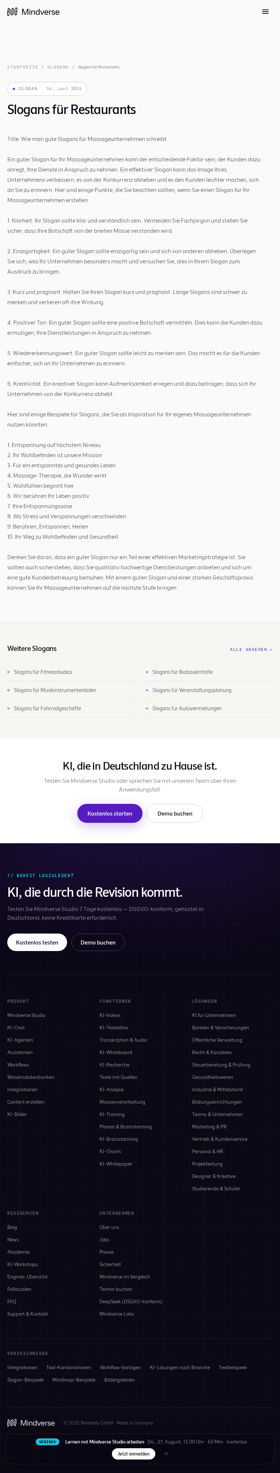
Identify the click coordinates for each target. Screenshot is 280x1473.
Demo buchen (175, 813)
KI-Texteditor (114, 1027)
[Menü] (265, 11)
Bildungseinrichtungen (217, 1102)
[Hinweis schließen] (166, 1454)
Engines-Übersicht (27, 1276)
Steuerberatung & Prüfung (221, 1064)
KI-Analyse (112, 1089)
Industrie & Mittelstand (217, 1089)
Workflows (18, 1064)
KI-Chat (16, 1027)
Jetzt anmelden (133, 1454)
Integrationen (22, 1089)
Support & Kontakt (27, 1314)
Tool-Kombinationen (68, 1367)
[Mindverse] (33, 12)
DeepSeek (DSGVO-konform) (131, 1301)
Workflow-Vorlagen (120, 1367)
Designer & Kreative (214, 1176)
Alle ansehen (251, 649)
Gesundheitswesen (212, 1077)
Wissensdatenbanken (31, 1077)
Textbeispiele (233, 1367)
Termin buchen (116, 1289)
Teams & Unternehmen (217, 1114)
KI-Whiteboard (116, 1052)
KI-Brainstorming (119, 1139)
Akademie (18, 1252)
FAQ (11, 1301)
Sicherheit (110, 1264)
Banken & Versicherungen (220, 1027)
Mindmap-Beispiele (74, 1379)
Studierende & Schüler (216, 1188)
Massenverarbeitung (122, 1102)
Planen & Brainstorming (126, 1126)
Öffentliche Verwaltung (217, 1040)
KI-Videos (110, 1015)
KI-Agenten (20, 1040)
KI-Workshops (22, 1264)
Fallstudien (19, 1289)
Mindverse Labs (117, 1314)
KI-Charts (110, 1151)
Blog (12, 1227)
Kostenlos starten (110, 813)
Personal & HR (207, 1151)
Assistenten (20, 1052)
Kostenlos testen (37, 942)
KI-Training (112, 1114)
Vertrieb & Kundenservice (220, 1139)
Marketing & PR (209, 1126)
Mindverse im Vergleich (125, 1276)
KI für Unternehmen (214, 1015)
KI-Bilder (17, 1114)
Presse (107, 1252)
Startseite (22, 67)
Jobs (104, 1239)
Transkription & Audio (123, 1040)
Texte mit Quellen (118, 1077)
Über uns (109, 1227)
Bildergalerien (119, 1379)
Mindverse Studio (26, 1015)
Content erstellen (25, 1102)
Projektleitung (207, 1163)
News (13, 1239)
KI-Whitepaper (116, 1163)
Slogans (58, 67)
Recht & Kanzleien (212, 1052)
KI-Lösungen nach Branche (180, 1367)
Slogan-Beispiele (25, 1379)
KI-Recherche (114, 1064)
